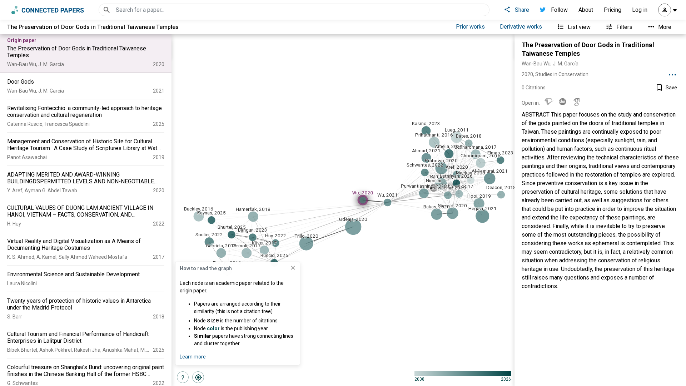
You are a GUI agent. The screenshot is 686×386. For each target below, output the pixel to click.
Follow (559, 9)
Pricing (612, 9)
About (585, 9)
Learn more (193, 357)
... (672, 72)
